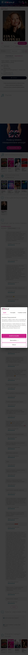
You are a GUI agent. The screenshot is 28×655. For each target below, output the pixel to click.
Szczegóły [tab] (12, 312)
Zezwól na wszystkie (14, 335)
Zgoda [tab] (4, 312)
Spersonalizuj (13, 340)
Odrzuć (14, 344)
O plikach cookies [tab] (22, 312)
